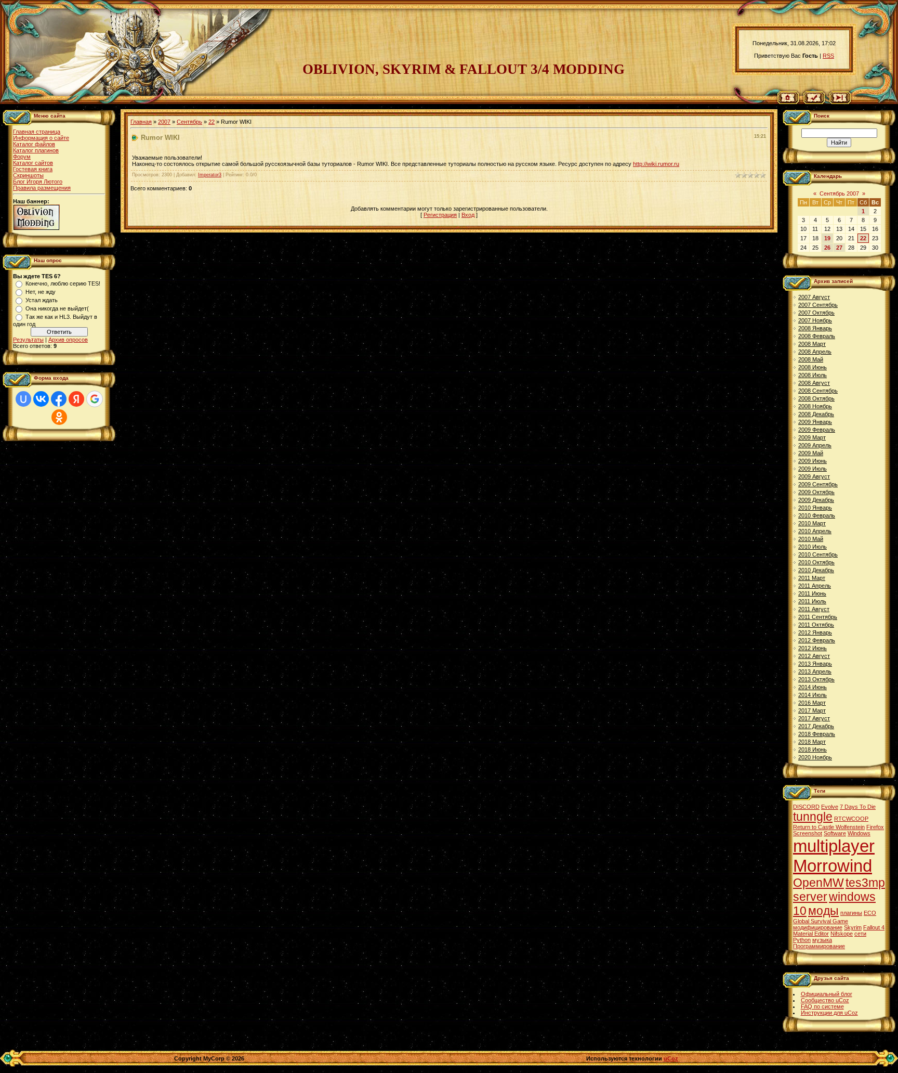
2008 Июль (812, 375)
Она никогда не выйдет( (57, 308)
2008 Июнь (812, 367)
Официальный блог (826, 994)
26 (827, 247)
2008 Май (810, 359)
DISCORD (806, 807)
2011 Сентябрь (817, 617)
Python (802, 940)
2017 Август (814, 718)
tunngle (813, 816)
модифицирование (817, 927)
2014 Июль (812, 695)
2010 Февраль (816, 515)
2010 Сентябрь (818, 554)
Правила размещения (42, 188)
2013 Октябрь (816, 679)
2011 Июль (812, 601)
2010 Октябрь (816, 562)
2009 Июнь (812, 461)
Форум (22, 156)
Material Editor (811, 933)
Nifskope (841, 933)
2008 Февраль (816, 336)
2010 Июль (812, 547)
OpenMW (818, 882)
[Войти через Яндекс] (76, 399)
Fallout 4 (873, 927)
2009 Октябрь (816, 492)
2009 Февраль (816, 429)
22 (211, 122)
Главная (141, 122)
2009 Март (812, 437)
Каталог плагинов (36, 150)
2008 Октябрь (816, 398)
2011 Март (811, 578)
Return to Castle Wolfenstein (829, 827)
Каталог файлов (34, 144)
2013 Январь (815, 664)
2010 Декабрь (816, 570)
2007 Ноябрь (815, 320)
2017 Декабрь (816, 726)
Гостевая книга (32, 169)
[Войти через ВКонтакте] (41, 399)
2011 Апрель (814, 586)
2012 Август (814, 656)
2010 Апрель (814, 531)
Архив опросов (68, 340)
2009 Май (810, 453)
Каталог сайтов (33, 163)
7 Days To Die (858, 807)
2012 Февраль (816, 640)
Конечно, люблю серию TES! (62, 283)
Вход (467, 215)
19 (827, 238)
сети (860, 933)
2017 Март (812, 710)
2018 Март (812, 742)
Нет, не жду (40, 292)
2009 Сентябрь (818, 484)
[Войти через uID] (23, 399)
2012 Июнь (812, 648)
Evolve (829, 807)
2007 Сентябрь (818, 305)
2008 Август (814, 383)
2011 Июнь (812, 593)
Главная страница (36, 131)
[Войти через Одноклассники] (59, 417)
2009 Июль (812, 469)
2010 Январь (815, 508)
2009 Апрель (814, 445)
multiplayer (834, 846)
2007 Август (814, 297)
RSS (828, 56)
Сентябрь (189, 122)
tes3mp (865, 882)
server (810, 896)
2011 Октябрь (816, 625)
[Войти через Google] (94, 399)
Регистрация (440, 215)
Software (835, 833)
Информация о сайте (41, 138)
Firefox (875, 827)
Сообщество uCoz (825, 1000)
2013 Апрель (814, 671)
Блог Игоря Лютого (37, 181)
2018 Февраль (816, 734)
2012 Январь (815, 632)
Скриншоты (28, 175)
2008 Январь (815, 328)
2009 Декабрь (816, 500)
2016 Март (812, 703)
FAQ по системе (822, 1006)
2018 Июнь (812, 749)
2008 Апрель (814, 351)
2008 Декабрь (816, 414)
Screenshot (807, 833)
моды (823, 910)
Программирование (819, 946)
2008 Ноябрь (815, 406)
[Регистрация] (814, 102)
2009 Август (814, 476)
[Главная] (788, 102)
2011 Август (813, 609)
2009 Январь (815, 422)
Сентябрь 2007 (839, 193)
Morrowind (832, 865)
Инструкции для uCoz (829, 1013)
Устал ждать (41, 300)
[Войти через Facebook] (59, 399)
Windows (859, 833)
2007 (164, 122)
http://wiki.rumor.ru (656, 164)
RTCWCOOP (851, 819)
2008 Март (812, 344)
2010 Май (810, 539)
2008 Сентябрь (818, 390)
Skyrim (853, 927)
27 (839, 247)
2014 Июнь (812, 687)
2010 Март (812, 523)
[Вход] (840, 102)
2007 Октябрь (816, 312)
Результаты (28, 340)
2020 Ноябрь (815, 757)
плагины (851, 913)
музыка (822, 940)
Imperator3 (209, 174)
